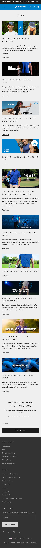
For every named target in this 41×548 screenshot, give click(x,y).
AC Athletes (6, 446)
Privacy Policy (6, 460)
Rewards (5, 488)
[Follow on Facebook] (3, 532)
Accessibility (6, 495)
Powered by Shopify (29, 542)
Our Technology (7, 481)
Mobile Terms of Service (9, 456)
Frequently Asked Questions (11, 477)
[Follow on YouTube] (20, 532)
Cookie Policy (6, 502)
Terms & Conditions (8, 453)
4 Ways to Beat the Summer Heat (20, 271)
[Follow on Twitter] (9, 532)
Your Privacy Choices (9, 463)
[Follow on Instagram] (14, 532)
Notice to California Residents (12, 498)
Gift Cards (5, 491)
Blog (3, 449)
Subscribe (20, 430)
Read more (5, 57)
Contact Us (6, 484)
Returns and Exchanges (9, 474)
